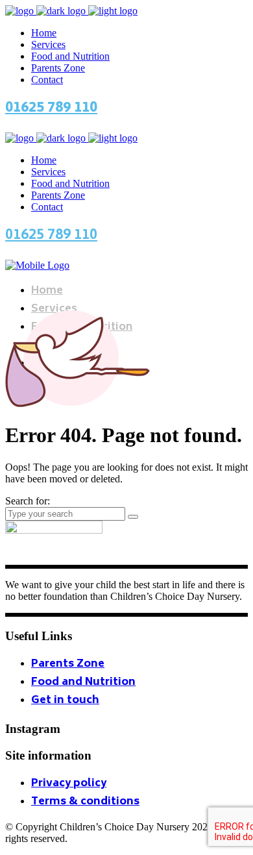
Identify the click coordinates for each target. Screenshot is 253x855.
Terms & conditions (85, 802)
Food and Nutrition (83, 682)
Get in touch (65, 700)
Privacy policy (68, 783)
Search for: (27, 500)
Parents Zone (67, 664)
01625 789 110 (51, 108)
